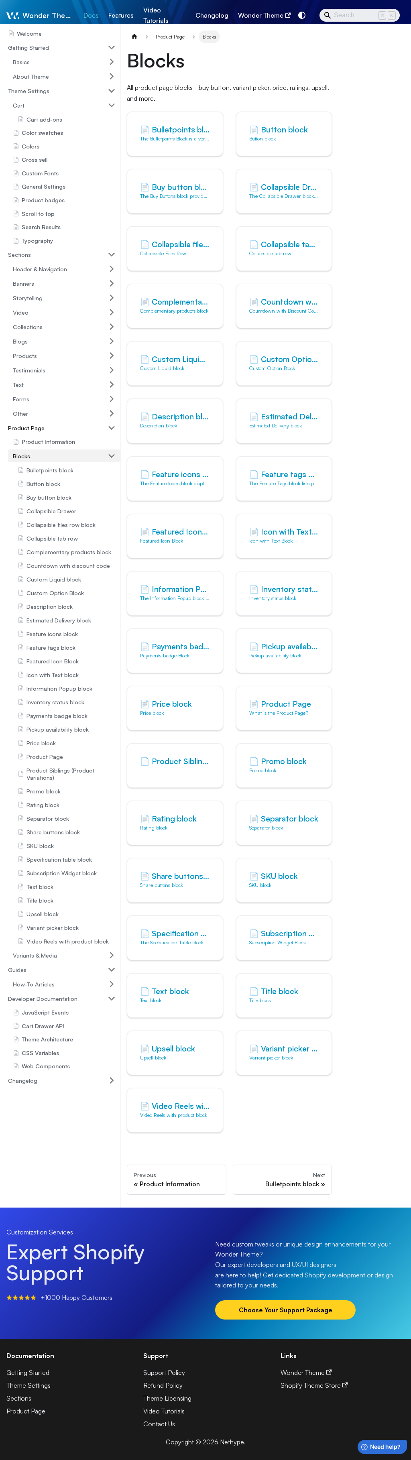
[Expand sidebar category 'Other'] (111, 413)
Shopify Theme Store (311, 1385)
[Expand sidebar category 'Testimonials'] (111, 370)
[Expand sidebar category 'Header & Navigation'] (111, 268)
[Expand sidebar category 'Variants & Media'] (111, 955)
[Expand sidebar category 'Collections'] (111, 326)
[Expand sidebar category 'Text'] (111, 384)
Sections (18, 1398)
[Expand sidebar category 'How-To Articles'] (111, 984)
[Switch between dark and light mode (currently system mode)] (301, 15)
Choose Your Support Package (285, 1310)
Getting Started (27, 1372)
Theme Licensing (167, 1398)
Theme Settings (28, 1385)
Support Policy (164, 1372)
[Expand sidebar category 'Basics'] (111, 61)
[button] (61, 47)
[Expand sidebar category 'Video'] (111, 312)
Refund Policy (163, 1385)
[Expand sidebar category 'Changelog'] (111, 1080)
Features (121, 15)
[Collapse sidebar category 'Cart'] (111, 105)
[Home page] (134, 37)
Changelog (211, 15)
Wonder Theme (260, 15)
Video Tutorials (156, 15)
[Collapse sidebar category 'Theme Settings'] (111, 90)
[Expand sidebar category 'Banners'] (111, 283)
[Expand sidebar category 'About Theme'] (111, 76)
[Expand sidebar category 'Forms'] (111, 398)
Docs (91, 15)
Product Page (25, 1411)
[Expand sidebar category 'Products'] (111, 355)
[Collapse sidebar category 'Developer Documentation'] (111, 998)
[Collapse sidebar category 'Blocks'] (111, 455)
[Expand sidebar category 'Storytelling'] (111, 297)
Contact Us (159, 1424)
